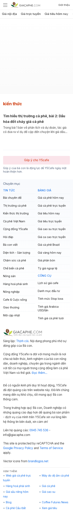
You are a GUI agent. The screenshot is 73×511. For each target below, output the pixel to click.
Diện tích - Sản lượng (16, 252)
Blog (8, 502)
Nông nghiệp (11, 291)
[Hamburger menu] (5, 5)
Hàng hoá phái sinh (15, 284)
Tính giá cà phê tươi (51, 318)
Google (8, 448)
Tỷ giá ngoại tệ (47, 268)
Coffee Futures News (55, 502)
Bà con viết (10, 244)
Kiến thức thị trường (16, 213)
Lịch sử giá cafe (48, 283)
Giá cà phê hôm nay (51, 197)
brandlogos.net (38, 461)
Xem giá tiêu (49, 508)
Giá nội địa (9, 14)
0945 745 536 (38, 430)
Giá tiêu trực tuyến (50, 221)
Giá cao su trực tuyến (52, 229)
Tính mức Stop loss (50, 298)
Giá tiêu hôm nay (56, 14)
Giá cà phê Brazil (49, 244)
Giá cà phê (48, 486)
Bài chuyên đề (12, 197)
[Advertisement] (36, 57)
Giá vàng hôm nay (49, 252)
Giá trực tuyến (31, 14)
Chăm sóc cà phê (14, 260)
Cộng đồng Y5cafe (15, 229)
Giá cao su (48, 491)
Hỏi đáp (8, 237)
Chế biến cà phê (13, 268)
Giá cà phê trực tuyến (52, 205)
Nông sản (9, 276)
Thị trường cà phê (14, 205)
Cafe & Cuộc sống (15, 299)
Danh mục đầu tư (49, 291)
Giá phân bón (46, 260)
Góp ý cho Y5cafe (36, 160)
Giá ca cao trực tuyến (52, 237)
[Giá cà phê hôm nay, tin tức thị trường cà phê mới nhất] (25, 5)
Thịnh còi (22, 341)
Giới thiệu (64, 4)
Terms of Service (51, 448)
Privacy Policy (23, 448)
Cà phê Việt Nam (14, 221)
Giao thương (11, 307)
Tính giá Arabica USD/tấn (48, 308)
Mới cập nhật (11, 315)
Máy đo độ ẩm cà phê (55, 475)
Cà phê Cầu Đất (16, 508)
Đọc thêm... (39, 373)
